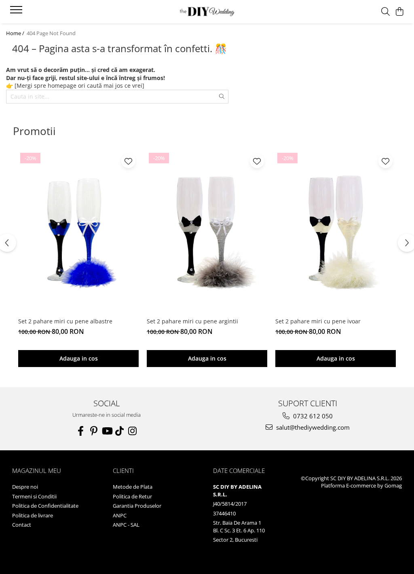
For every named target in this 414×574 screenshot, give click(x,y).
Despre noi (25, 486)
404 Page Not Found (51, 33)
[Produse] (17, 12)
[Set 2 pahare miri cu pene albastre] (78, 232)
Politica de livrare (32, 515)
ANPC (120, 515)
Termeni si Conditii (34, 496)
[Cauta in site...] (385, 12)
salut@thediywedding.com (312, 427)
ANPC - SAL (126, 524)
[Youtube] (107, 431)
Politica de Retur (132, 496)
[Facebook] (81, 431)
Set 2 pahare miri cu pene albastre (65, 321)
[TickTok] (120, 431)
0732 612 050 (312, 416)
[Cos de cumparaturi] (399, 12)
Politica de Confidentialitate (45, 505)
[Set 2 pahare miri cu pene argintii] (207, 232)
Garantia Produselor (137, 505)
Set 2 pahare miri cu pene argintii (192, 321)
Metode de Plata (132, 486)
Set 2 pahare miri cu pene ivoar (318, 321)
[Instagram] (132, 431)
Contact (21, 524)
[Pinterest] (94, 431)
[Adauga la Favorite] (128, 161)
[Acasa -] (206, 12)
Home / (15, 33)
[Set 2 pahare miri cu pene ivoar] (335, 232)
